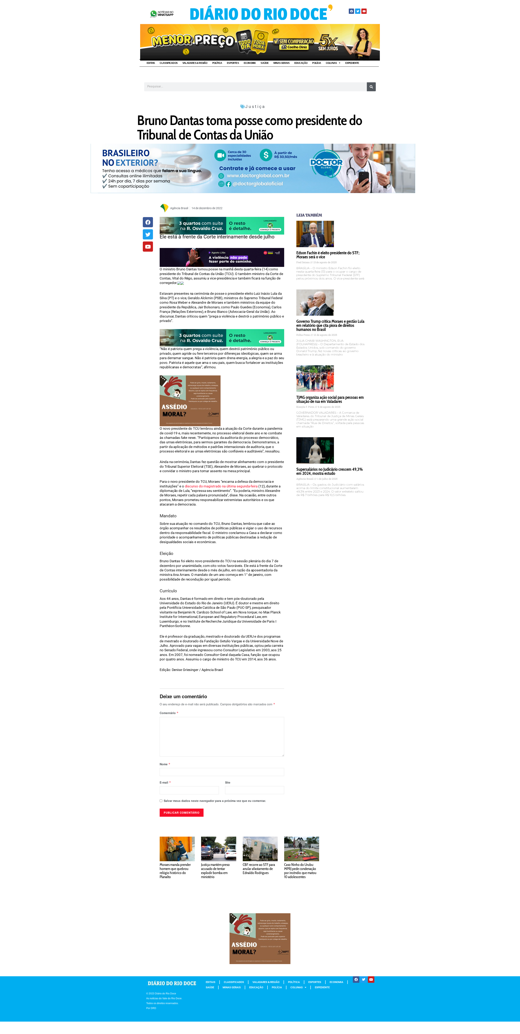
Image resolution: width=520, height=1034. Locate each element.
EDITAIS (151, 63)
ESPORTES (233, 63)
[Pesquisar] (371, 86)
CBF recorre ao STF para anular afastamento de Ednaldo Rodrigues (259, 868)
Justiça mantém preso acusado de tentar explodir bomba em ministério (215, 870)
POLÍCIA (316, 63)
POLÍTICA (217, 63)
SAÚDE (265, 63)
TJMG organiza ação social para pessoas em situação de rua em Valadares (330, 399)
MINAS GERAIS (281, 63)
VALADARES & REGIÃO (194, 63)
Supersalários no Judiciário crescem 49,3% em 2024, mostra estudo (329, 471)
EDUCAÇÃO (301, 63)
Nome (165, 764)
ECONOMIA (250, 63)
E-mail (165, 782)
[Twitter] (357, 11)
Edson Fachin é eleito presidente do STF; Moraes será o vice (327, 254)
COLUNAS (331, 63)
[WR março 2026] (222, 225)
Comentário (169, 713)
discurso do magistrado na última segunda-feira (221, 486)
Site (227, 782)
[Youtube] (364, 11)
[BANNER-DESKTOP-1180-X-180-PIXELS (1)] (260, 42)
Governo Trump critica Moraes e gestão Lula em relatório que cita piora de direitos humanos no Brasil (330, 325)
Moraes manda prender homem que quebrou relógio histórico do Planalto (175, 870)
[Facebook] (351, 11)
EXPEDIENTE (352, 63)
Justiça (255, 106)
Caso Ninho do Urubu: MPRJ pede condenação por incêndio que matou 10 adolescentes (300, 870)
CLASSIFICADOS (169, 63)
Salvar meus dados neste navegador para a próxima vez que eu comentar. (215, 801)
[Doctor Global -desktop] (252, 168)
